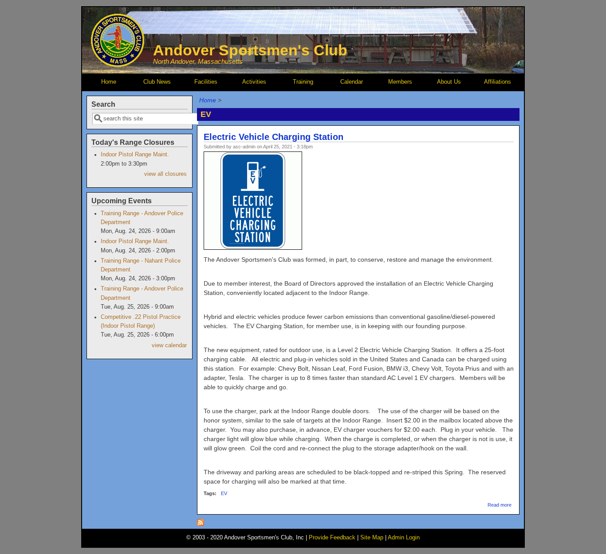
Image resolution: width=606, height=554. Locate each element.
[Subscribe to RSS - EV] (200, 523)
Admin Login (404, 538)
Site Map (371, 538)
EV (224, 493)
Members (400, 82)
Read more (500, 505)
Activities (254, 82)
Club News (157, 82)
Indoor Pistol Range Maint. (135, 154)
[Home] (117, 64)
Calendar (351, 82)
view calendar (169, 345)
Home (108, 82)
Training (303, 82)
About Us (449, 82)
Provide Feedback (332, 538)
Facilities (205, 82)
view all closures (165, 174)
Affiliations (497, 82)
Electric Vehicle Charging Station (273, 137)
